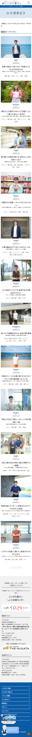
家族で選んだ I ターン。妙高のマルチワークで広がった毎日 (16, 507)
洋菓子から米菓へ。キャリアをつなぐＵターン (16, 203)
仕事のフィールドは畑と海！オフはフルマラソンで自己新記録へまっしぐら (16, 377)
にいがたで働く (6, 688)
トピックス (5, 711)
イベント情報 (6, 696)
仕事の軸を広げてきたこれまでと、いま (16, 247)
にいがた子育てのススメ (9, 715)
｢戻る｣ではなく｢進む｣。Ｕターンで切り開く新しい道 (16, 420)
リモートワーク (16, 252)
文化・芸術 (9, 340)
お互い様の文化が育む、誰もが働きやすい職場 (16, 464)
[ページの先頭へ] (28, 732)
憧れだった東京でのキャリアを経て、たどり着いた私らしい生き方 (16, 112)
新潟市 (19, 212)
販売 (14, 167)
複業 (23, 252)
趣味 (22, 76)
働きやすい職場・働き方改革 (16, 254)
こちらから (8, 635)
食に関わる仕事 (13, 212)
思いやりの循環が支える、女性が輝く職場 (16, 333)
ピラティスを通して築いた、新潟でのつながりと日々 (16, 552)
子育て (24, 298)
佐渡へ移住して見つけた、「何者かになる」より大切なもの (16, 68)
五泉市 (17, 167)
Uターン (4, 119)
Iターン (17, 76)
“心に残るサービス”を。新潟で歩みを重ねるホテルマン (16, 291)
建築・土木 (26, 384)
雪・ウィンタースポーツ (20, 514)
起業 (15, 119)
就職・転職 (7, 76)
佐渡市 (25, 76)
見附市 (16, 121)
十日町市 (20, 340)
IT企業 (12, 76)
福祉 (28, 470)
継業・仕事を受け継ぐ (18, 165)
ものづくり (27, 165)
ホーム (3, 6)
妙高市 (27, 252)
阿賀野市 (5, 470)
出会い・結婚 (14, 559)
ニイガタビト (10, 6)
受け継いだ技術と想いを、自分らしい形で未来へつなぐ (16, 158)
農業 (21, 384)
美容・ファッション (22, 119)
